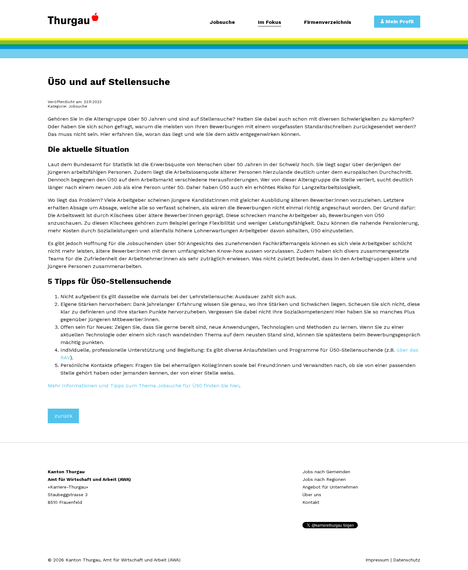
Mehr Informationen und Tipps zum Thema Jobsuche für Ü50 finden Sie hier (143, 386)
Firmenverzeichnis (327, 22)
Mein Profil (399, 21)
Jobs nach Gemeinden (326, 471)
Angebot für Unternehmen (330, 486)
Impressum (377, 559)
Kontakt (310, 502)
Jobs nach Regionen (324, 479)
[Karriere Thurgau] (91, 22)
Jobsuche (222, 22)
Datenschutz (406, 559)
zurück (63, 416)
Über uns (311, 494)
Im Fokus (269, 22)
